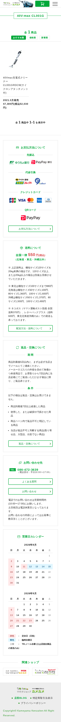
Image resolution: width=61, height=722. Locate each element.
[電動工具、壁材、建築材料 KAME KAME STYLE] (45, 671)
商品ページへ (16, 78)
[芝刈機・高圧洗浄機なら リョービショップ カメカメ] (16, 671)
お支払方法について (29, 228)
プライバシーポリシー (33, 703)
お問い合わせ (29, 491)
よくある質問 (29, 481)
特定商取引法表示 (43, 698)
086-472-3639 (27, 469)
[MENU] (55, 3)
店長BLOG (20, 698)
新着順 (44, 37)
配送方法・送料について (29, 328)
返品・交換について (29, 443)
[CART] (42, 4)
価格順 (32, 37)
